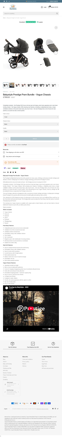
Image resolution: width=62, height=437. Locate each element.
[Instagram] (6, 1)
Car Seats (5, 366)
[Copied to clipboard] (15, 172)
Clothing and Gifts (7, 368)
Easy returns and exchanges (13, 156)
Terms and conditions (27, 359)
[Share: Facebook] (8, 172)
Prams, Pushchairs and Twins (10, 375)
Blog (4, 359)
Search (4, 361)
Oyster (43, 359)
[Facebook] (4, 1)
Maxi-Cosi (44, 366)
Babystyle (5, 91)
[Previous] (6, 53)
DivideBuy (5, 379)
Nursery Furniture (7, 372)
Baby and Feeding (7, 363)
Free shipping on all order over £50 (15, 152)
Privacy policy (25, 361)
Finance (5, 377)
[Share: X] (11, 172)
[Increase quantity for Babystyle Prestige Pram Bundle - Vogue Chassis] (8, 139)
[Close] (57, 162)
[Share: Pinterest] (13, 172)
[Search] (57, 13)
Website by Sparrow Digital (42, 408)
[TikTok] (9, 1)
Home (4, 17)
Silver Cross (44, 361)
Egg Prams (44, 363)
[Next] (55, 53)
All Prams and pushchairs (47, 368)
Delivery (24, 366)
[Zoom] (56, 27)
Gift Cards (5, 370)
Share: (4, 172)
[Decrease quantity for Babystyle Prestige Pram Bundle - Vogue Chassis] (4, 139)
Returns (24, 363)
